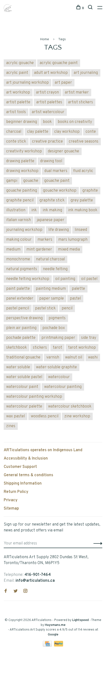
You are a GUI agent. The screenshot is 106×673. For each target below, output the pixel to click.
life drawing (58, 229)
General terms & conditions (28, 475)
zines (10, 426)
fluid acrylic (83, 171)
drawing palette (20, 161)
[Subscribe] (96, 543)
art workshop (18, 92)
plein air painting (21, 328)
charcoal (13, 131)
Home (44, 39)
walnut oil (73, 357)
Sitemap (11, 508)
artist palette (18, 102)
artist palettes (49, 102)
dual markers (55, 171)
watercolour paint (22, 386)
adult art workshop (51, 72)
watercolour (59, 377)
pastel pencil (17, 308)
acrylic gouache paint (59, 63)
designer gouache (63, 151)
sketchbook (16, 347)
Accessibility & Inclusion (26, 458)
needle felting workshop (27, 279)
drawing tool (51, 161)
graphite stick (52, 200)
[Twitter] (16, 591)
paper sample (51, 298)
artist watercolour (48, 112)
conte (91, 131)
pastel (75, 298)
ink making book (82, 210)
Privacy (11, 500)
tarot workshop (82, 347)
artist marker (77, 92)
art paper (63, 82)
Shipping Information (23, 483)
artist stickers (80, 102)
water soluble (18, 367)
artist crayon (47, 92)
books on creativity (75, 121)
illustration (15, 210)
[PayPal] (58, 645)
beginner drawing (21, 121)
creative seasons (83, 141)
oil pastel (89, 279)
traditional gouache (23, 357)
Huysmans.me (55, 625)
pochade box (53, 328)
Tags (62, 39)
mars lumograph (73, 239)
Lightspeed (80, 620)
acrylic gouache (20, 63)
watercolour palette (24, 406)
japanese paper (50, 220)
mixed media (69, 249)
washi (93, 357)
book (47, 121)
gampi (11, 180)
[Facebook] (6, 591)
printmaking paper (58, 337)
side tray (88, 337)
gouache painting (21, 190)
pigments (57, 318)
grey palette (82, 200)
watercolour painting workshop (34, 396)
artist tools (16, 112)
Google (53, 635)
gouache (30, 180)
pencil (67, 308)
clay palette (37, 131)
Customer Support (20, 466)
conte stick (16, 141)
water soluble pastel (24, 377)
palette (78, 288)
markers (44, 239)
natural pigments (21, 269)
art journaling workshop (27, 82)
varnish (52, 357)
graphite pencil (20, 200)
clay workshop (67, 131)
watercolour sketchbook (69, 406)
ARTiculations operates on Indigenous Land (43, 450)
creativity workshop (24, 151)
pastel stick (45, 308)
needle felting (55, 269)
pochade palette (20, 337)
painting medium (51, 288)
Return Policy (16, 491)
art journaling (86, 72)
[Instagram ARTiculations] (25, 591)
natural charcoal (50, 259)
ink (34, 210)
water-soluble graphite (56, 367)
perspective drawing (24, 318)
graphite (90, 190)
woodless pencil (44, 416)
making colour (19, 239)
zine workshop (77, 416)
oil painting (65, 279)
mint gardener (39, 249)
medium (13, 249)
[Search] (91, 8)
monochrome (18, 259)
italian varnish (18, 220)
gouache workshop (59, 190)
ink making (52, 210)
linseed (81, 229)
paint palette (18, 288)
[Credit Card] (48, 645)
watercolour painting (63, 386)
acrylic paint (17, 72)
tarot (57, 347)
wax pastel (15, 416)
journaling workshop (24, 229)
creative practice (47, 141)
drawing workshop (22, 171)
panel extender (19, 298)
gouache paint (57, 180)
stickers (40, 347)
